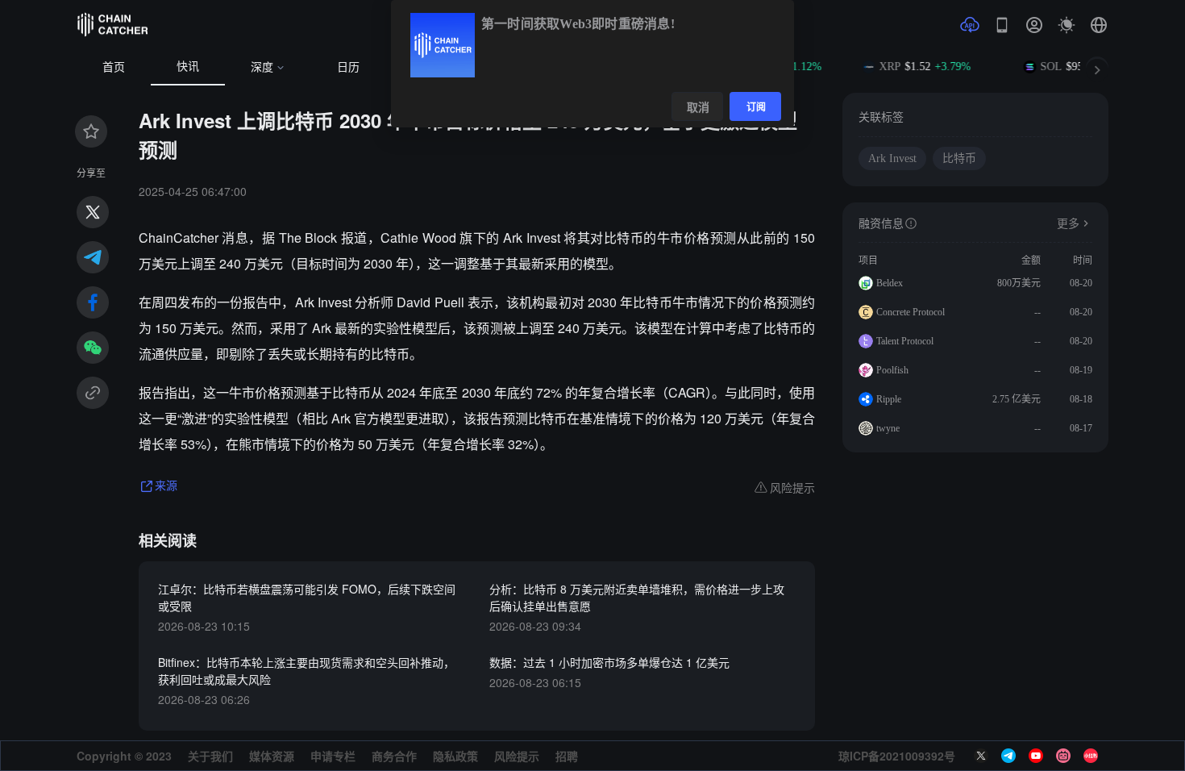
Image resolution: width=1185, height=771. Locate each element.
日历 (348, 67)
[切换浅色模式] (1066, 25)
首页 (113, 67)
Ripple (888, 399)
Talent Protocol (904, 341)
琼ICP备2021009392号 (896, 756)
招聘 (566, 756)
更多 (1068, 224)
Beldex (889, 283)
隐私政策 (455, 756)
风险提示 (516, 756)
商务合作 (394, 756)
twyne (888, 428)
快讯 (188, 66)
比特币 (959, 158)
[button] (1098, 25)
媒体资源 (271, 756)
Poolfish (892, 370)
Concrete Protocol (910, 312)
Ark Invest (892, 158)
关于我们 (210, 756)
